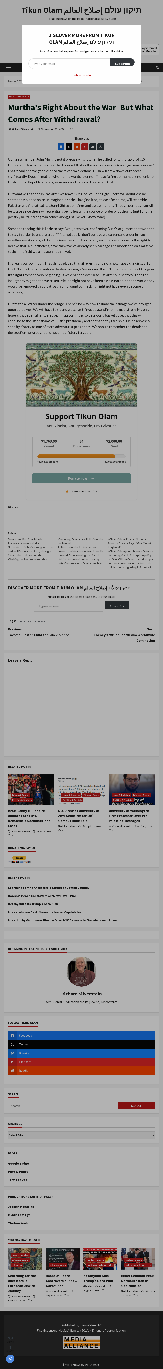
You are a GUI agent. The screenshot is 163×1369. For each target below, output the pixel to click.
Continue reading (81, 75)
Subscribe (122, 63)
